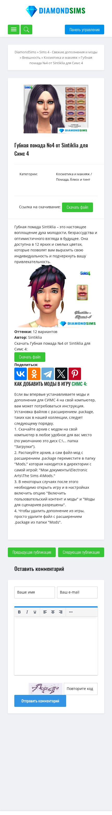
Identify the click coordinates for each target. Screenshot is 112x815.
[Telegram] (47, 374)
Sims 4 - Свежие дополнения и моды (68, 52)
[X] (61, 374)
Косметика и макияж (61, 57)
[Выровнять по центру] (53, 612)
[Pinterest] (75, 374)
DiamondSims (25, 52)
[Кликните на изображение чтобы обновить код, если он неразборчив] (46, 689)
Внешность (31, 57)
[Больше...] (71, 612)
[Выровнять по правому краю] (61, 612)
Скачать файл (77, 207)
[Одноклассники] (34, 374)
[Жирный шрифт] (19, 612)
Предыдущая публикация (32, 552)
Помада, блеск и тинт (73, 179)
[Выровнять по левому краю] (45, 612)
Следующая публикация (81, 552)
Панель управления (84, 29)
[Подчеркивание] (35, 612)
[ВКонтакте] (20, 374)
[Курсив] (27, 612)
